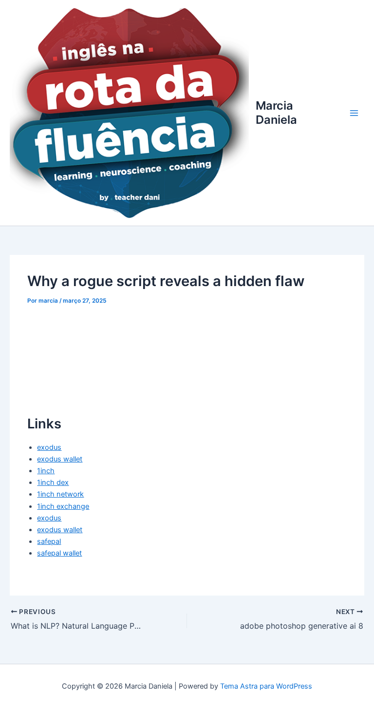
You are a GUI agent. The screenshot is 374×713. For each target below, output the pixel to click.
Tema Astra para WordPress (266, 686)
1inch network (60, 494)
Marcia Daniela (276, 112)
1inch (46, 470)
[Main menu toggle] (354, 113)
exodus (49, 447)
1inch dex (53, 482)
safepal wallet (59, 553)
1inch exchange (63, 506)
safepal (49, 541)
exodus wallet (59, 459)
